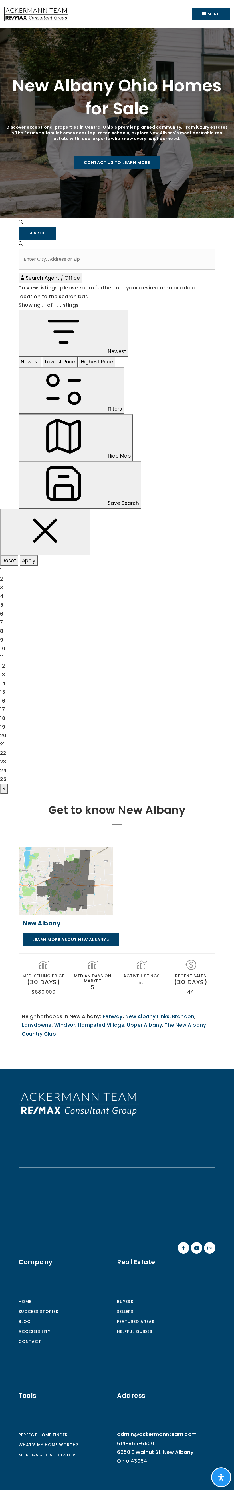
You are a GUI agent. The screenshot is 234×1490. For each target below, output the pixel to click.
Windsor (65, 1025)
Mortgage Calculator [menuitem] (47, 1455)
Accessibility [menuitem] (35, 1331)
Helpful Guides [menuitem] (134, 1331)
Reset (9, 560)
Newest (30, 361)
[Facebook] (182, 1248)
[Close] (45, 532)
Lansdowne (37, 1025)
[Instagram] (208, 1248)
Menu (213, 14)
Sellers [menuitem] (125, 1311)
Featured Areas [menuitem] (135, 1321)
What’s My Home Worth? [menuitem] (48, 1445)
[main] (117, 548)
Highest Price (97, 361)
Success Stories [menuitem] (38, 1311)
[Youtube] (195, 1248)
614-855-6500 (135, 1443)
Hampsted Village (101, 1025)
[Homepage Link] (79, 1103)
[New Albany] (66, 880)
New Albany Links (147, 1016)
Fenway (113, 1016)
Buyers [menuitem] (125, 1301)
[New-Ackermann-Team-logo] (36, 13)
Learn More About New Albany (70, 939)
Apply (28, 560)
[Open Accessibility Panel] (221, 1477)
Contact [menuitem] (30, 1341)
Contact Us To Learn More (117, 162)
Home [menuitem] (25, 1301)
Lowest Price (60, 361)
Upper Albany (144, 1025)
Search (37, 233)
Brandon (183, 1016)
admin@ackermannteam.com (157, 1434)
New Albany (41, 923)
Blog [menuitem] (25, 1321)
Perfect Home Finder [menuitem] (43, 1435)
